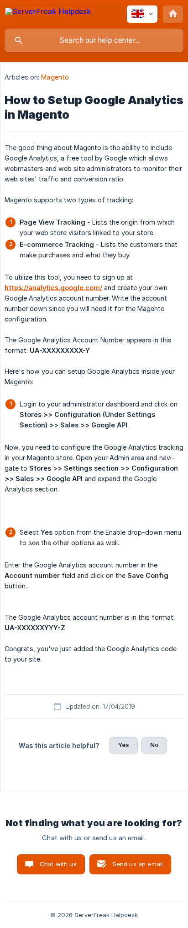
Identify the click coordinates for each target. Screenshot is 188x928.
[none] (48, 12)
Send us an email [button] (137, 864)
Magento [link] (55, 77)
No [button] (154, 744)
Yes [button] (123, 744)
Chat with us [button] (58, 864)
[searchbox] (94, 40)
